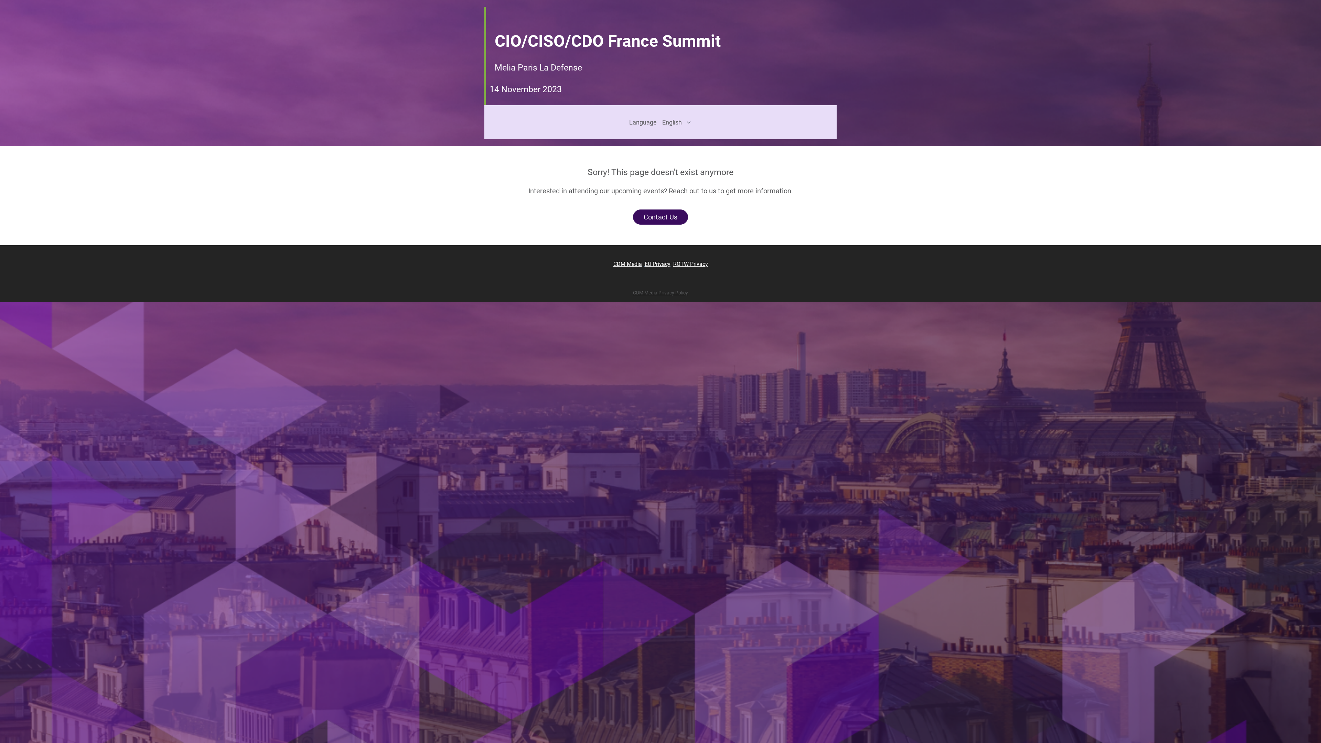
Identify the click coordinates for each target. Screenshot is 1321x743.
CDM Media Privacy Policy (660, 292)
